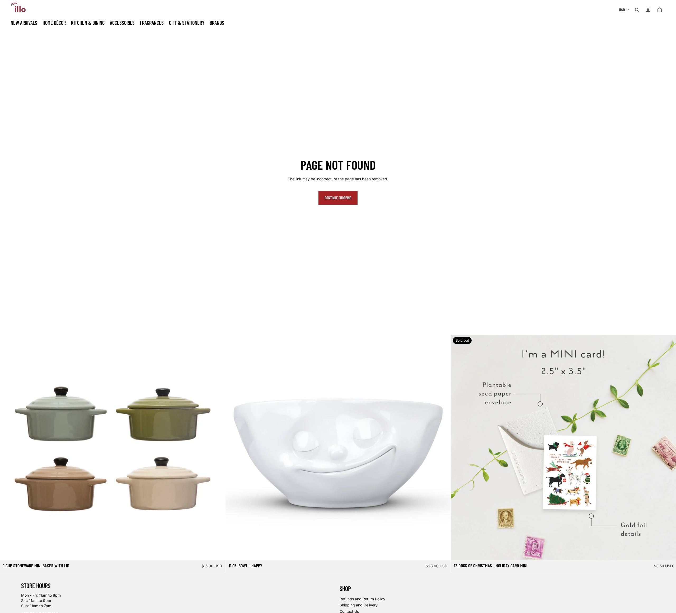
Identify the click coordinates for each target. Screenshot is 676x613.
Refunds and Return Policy (362, 599)
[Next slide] (217, 447)
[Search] (637, 10)
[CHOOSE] (217, 552)
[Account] (648, 10)
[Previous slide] (8, 447)
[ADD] (442, 552)
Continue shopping (338, 198)
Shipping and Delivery (359, 605)
